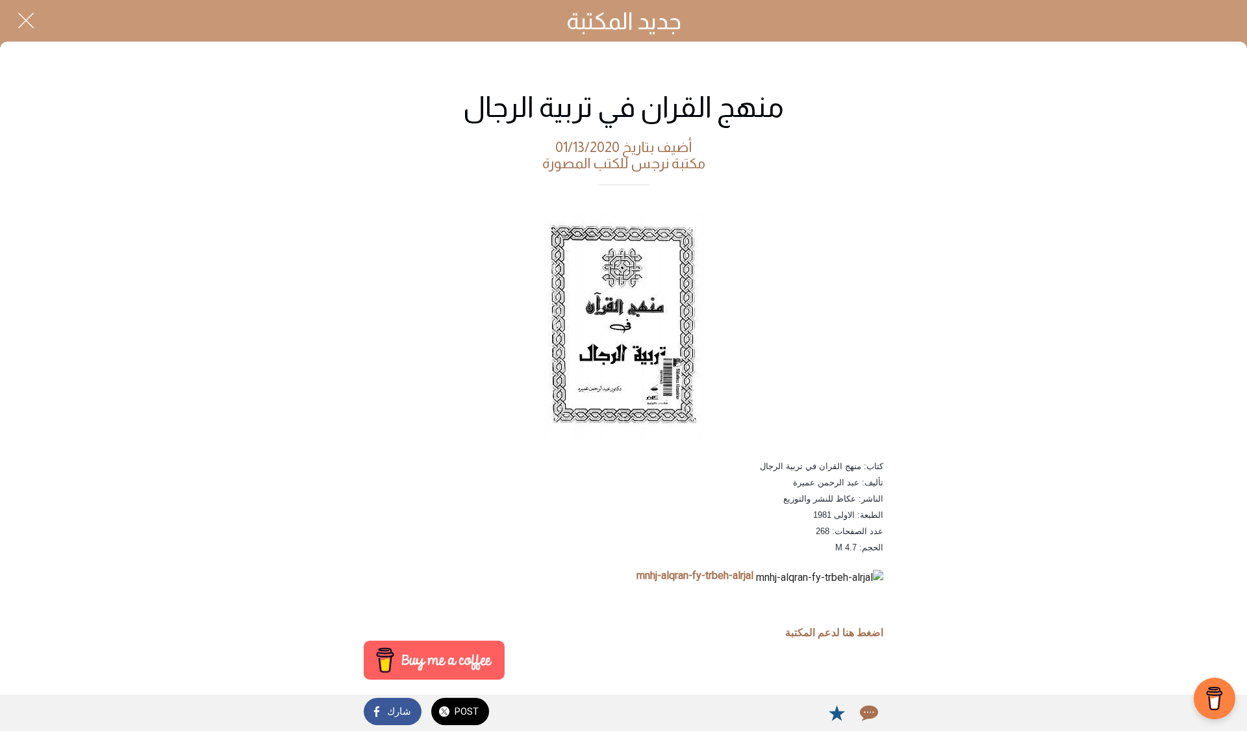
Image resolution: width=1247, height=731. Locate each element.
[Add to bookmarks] (836, 712)
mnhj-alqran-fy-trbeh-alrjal (694, 575)
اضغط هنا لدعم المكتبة (834, 632)
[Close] (26, 21)
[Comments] (867, 712)
